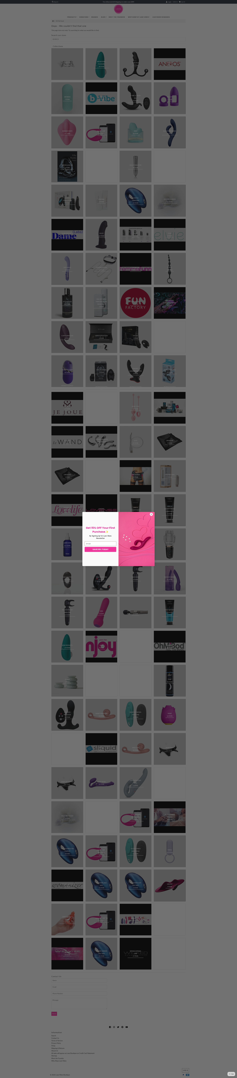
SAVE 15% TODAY (100, 549)
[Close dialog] (151, 514)
